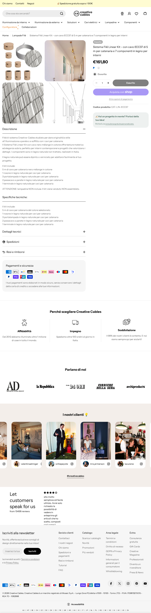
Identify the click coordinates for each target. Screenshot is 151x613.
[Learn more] (99, 68)
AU (23, 610)
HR (70, 610)
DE (46, 610)
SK (105, 610)
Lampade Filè (19, 35)
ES (56, 610)
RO (101, 610)
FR (60, 610)
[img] (54, 492)
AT (28, 610)
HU (74, 610)
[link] (15, 386)
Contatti (19, 3)
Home (5, 35)
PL (96, 610)
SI (114, 610)
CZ (42, 610)
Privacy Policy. (12, 562)
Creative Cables (16, 593)
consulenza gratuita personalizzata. (119, 124)
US (123, 610)
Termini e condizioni (30, 559)
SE (110, 610)
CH (37, 610)
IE (78, 610)
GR (65, 610)
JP (87, 610)
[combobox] (34, 13)
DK (51, 610)
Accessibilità (77, 604)
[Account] (129, 13)
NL (91, 610)
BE (32, 610)
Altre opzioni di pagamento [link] (121, 99)
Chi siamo (7, 3)
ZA (128, 610)
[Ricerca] (61, 13)
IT (82, 610)
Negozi (30, 3)
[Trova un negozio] (122, 13)
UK (119, 610)
